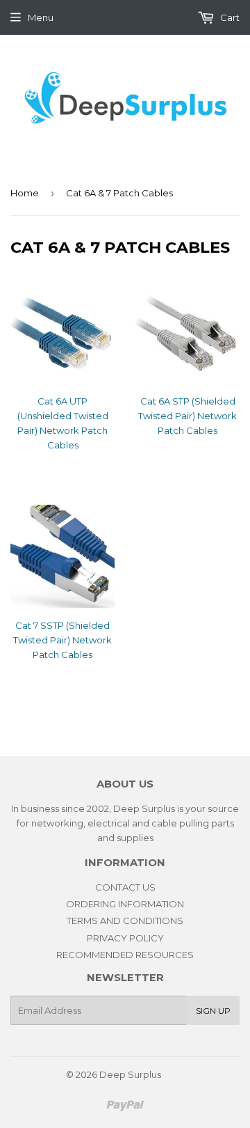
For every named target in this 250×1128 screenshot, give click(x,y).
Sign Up (213, 1010)
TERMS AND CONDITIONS (125, 920)
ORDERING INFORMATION (125, 903)
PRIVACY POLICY (125, 937)
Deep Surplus (130, 1074)
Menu (40, 17)
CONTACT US (125, 887)
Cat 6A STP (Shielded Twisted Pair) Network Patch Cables (187, 415)
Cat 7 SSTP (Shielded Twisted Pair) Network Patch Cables (62, 640)
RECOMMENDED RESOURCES (125, 954)
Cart (229, 17)
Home (24, 192)
